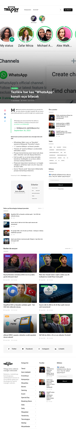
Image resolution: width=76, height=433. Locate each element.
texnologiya (34, 198)
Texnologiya (14, 88)
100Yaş (50, 147)
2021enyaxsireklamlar (54, 152)
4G (55, 160)
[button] (27, 9)
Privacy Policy (61, 188)
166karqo (59, 147)
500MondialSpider (53, 163)
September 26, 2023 (22, 130)
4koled (62, 160)
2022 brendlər (52, 155)
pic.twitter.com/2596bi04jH (21, 124)
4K (58, 160)
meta (33, 190)
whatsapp (38, 190)
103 (54, 147)
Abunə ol (69, 9)
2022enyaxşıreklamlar (61, 155)
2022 (61, 152)
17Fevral (64, 147)
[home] (11, 9)
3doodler (51, 160)
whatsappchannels (36, 193)
